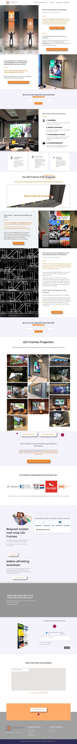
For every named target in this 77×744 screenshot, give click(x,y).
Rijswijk (21, 453)
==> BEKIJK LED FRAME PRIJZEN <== (40, 2)
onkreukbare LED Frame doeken (57, 19)
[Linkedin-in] (52, 735)
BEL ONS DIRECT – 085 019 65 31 (63, 2)
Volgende (67, 647)
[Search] (60, 522)
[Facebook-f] (49, 735)
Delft (50, 451)
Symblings (55, 741)
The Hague (40, 453)
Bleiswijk (46, 453)
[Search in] (62, 522)
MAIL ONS (52, 2)
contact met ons (46, 302)
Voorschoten (38, 454)
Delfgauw (55, 451)
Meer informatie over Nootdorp (36, 692)
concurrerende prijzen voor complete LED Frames (17, 228)
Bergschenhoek (53, 453)
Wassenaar (33, 453)
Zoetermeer (26, 453)
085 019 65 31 (38, 97)
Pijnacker (46, 451)
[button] (8, 196)
